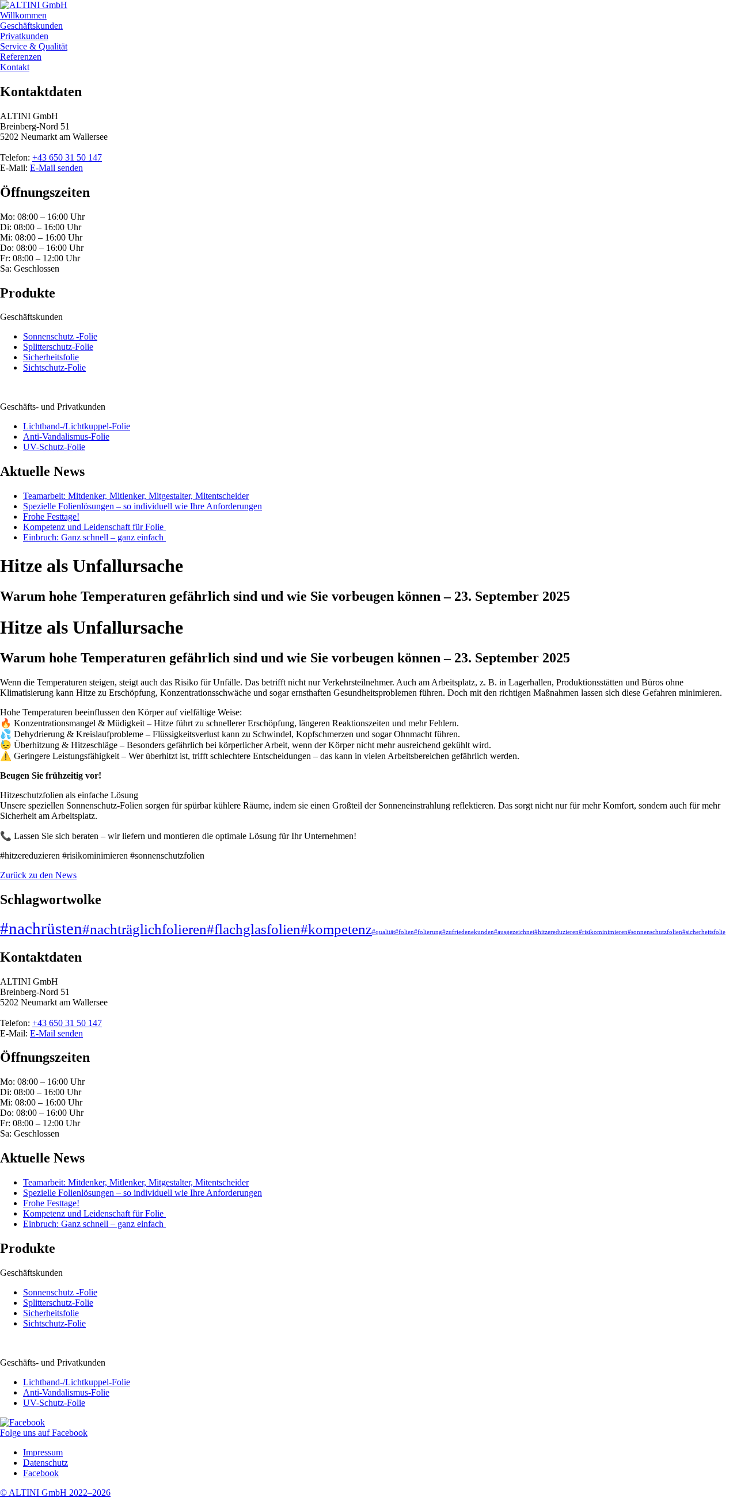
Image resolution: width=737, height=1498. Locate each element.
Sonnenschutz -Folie (60, 336)
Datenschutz (45, 1462)
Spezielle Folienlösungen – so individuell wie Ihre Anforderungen (142, 506)
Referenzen (20, 57)
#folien (404, 932)
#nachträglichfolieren (144, 929)
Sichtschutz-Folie (54, 367)
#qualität (383, 932)
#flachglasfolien (254, 929)
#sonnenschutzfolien (655, 932)
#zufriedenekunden (468, 932)
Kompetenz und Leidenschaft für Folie (94, 527)
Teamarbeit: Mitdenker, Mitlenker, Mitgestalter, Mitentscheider (136, 496)
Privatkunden (24, 36)
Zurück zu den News (38, 875)
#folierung (428, 932)
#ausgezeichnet (514, 932)
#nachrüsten (41, 928)
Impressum (43, 1452)
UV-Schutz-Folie (54, 447)
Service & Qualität (33, 46)
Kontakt (14, 67)
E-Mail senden (56, 168)
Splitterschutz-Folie (58, 347)
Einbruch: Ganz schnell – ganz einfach (94, 537)
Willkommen (23, 15)
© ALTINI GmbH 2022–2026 (55, 1492)
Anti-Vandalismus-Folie (66, 436)
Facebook (41, 1473)
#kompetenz (336, 929)
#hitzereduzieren (556, 932)
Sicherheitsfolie (51, 357)
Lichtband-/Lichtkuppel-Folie (76, 426)
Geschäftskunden (31, 26)
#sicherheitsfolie (703, 932)
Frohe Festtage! (51, 516)
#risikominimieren (603, 932)
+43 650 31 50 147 (67, 157)
